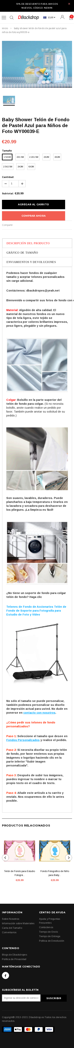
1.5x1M (7, 157)
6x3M (31, 166)
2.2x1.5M (33, 157)
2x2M (46, 157)
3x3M (20, 166)
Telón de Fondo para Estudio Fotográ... (19, 873)
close (69, 4)
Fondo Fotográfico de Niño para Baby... (54, 873)
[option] (37, 65)
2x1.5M (20, 157)
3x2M (57, 157)
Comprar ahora (34, 215)
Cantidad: (8, 177)
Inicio (5, 28)
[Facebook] (5, 975)
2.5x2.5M (7, 166)
